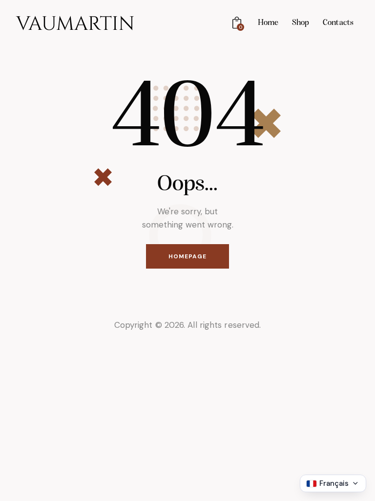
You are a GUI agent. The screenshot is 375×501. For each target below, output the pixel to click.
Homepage (187, 256)
